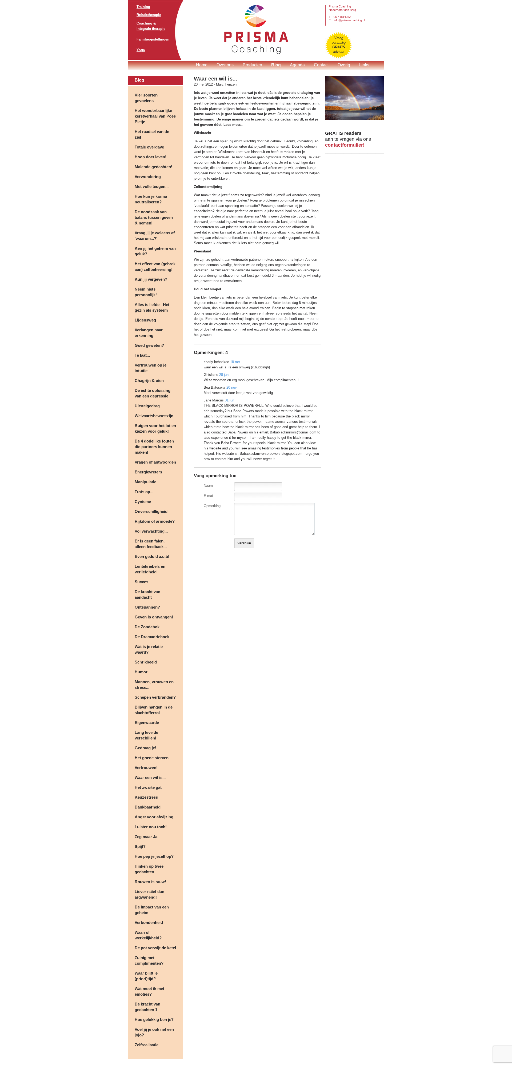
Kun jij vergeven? (151, 279)
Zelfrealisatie (146, 1045)
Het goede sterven (152, 757)
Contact (321, 65)
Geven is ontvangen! (154, 617)
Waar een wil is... (150, 777)
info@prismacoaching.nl (349, 20)
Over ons (225, 65)
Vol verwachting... (151, 531)
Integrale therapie (151, 29)
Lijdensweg (145, 320)
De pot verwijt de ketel (155, 948)
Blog (276, 65)
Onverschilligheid (151, 511)
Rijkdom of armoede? (155, 521)
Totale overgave (149, 147)
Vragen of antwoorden (155, 462)
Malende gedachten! (153, 166)
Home (201, 65)
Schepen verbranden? (155, 697)
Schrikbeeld (146, 662)
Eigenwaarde (147, 722)
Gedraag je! (145, 748)
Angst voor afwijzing (154, 817)
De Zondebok (147, 627)
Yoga (141, 50)
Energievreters (148, 472)
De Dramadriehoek (152, 636)
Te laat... (142, 355)
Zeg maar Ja (146, 836)
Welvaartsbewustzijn (154, 415)
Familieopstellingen (153, 39)
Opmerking (212, 506)
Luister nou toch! (151, 826)
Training (143, 7)
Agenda (297, 65)
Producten (252, 65)
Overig (344, 65)
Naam (208, 486)
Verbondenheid (149, 922)
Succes (141, 582)
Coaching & (146, 23)
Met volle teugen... (152, 186)
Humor (141, 672)
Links (364, 65)
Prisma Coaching (256, 29)
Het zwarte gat (148, 787)
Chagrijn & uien (149, 380)
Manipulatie (145, 482)
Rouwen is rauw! (150, 881)
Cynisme (143, 501)
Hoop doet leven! (150, 157)
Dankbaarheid (148, 807)
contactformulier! (345, 145)
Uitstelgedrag (147, 406)
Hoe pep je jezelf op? (154, 856)
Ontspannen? (147, 607)
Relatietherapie (149, 15)
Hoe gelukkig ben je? (154, 1019)
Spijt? (140, 846)
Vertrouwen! (146, 767)
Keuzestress (146, 797)
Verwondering (148, 176)
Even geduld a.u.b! (152, 556)
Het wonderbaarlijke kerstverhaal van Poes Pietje (155, 116)
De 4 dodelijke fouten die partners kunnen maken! (154, 446)
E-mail (209, 496)
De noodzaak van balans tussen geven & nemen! (154, 217)
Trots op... (144, 491)
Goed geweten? (149, 345)
